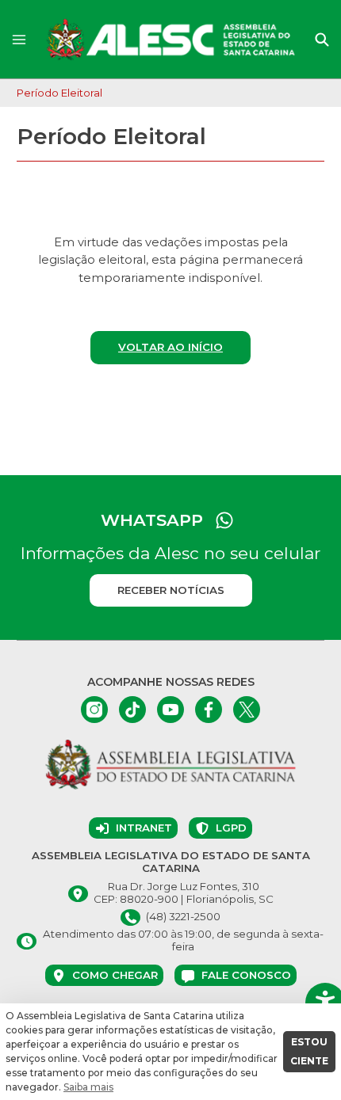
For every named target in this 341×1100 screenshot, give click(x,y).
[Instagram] (94, 709)
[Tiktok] (132, 709)
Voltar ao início (170, 347)
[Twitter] (246, 709)
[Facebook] (208, 709)
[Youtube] (170, 709)
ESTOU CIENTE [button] (309, 1051)
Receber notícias (170, 590)
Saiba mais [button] (88, 1087)
